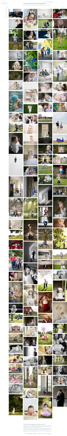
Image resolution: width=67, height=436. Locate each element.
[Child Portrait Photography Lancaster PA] (16, 39)
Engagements (6, 12)
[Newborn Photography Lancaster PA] (30, 19)
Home (7, 6)
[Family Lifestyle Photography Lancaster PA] (16, 13)
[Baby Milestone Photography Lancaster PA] (45, 13)
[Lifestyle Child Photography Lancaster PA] (16, 55)
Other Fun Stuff (6, 17)
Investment (6, 16)
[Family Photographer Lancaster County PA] (30, 45)
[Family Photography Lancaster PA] (30, 35)
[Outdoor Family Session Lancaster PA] (45, 49)
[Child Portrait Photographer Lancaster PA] (30, 61)
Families (7, 10)
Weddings (7, 11)
